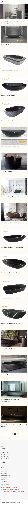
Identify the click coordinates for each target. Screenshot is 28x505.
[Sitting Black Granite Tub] (14, 161)
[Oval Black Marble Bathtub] (14, 85)
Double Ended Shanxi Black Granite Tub (11, 196)
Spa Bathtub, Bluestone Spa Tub (9, 70)
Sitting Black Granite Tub (7, 171)
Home (2, 21)
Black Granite (4, 481)
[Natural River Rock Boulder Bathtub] (14, 212)
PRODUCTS (17, 21)
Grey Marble (3, 477)
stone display (4, 473)
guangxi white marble (5, 467)
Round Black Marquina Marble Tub (10, 146)
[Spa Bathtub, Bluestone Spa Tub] (14, 60)
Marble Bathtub (8, 21)
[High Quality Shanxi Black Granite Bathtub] (14, 237)
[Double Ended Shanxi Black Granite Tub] (14, 186)
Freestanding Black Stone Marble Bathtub (12, 374)
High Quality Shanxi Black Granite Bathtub (12, 247)
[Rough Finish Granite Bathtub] (14, 110)
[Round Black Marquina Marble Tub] (14, 136)
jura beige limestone (5, 469)
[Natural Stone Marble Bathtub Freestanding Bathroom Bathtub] (14, 389)
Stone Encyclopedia (5, 475)
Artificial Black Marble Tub (7, 348)
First (4, 433)
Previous (8, 433)
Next (21, 433)
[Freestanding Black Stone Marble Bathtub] (14, 364)
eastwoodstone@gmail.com (11, 487)
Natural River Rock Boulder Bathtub (10, 222)
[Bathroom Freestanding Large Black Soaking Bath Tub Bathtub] (14, 414)
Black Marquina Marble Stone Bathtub (11, 272)
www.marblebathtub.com (7, 502)
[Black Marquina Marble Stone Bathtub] (14, 262)
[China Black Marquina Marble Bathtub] (14, 288)
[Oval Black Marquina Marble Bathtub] (14, 313)
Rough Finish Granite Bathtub (8, 120)
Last (24, 433)
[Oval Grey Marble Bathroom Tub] (14, 34)
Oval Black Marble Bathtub (8, 95)
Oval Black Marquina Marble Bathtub (10, 323)
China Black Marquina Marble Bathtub (11, 298)
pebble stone (4, 471)
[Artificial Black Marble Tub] (14, 338)
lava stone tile (4, 465)
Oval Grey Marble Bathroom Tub (9, 44)
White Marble (4, 479)
